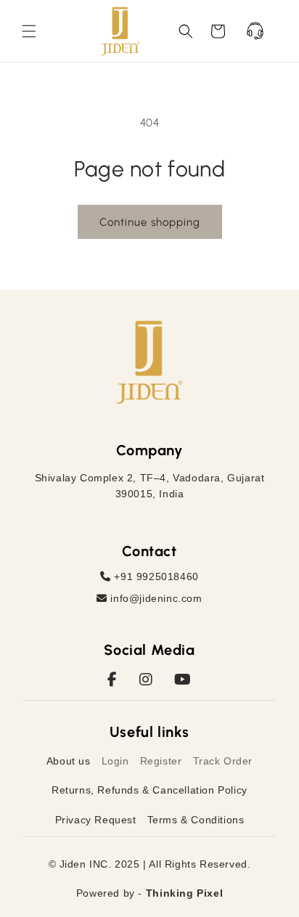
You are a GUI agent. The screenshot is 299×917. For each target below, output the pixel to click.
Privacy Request (95, 820)
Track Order (223, 761)
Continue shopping (149, 222)
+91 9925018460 (155, 576)
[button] (29, 31)
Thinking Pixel (184, 893)
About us (68, 761)
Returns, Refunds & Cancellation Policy (149, 790)
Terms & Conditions (196, 820)
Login (115, 761)
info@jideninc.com (154, 598)
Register (161, 761)
